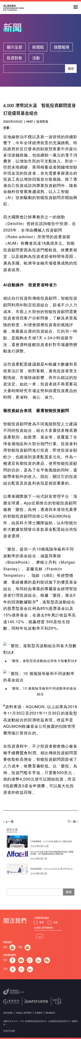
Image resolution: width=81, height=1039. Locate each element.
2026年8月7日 (38, 858)
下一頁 (72, 821)
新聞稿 (38, 47)
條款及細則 (8, 1012)
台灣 (55, 922)
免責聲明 (38, 1012)
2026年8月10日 (39, 846)
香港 (41, 922)
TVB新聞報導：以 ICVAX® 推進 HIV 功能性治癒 (51, 841)
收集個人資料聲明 (24, 1012)
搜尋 (71, 68)
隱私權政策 (50, 1012)
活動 (36, 58)
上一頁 (9, 821)
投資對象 (14, 58)
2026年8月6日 (38, 873)
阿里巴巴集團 (9, 1031)
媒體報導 (61, 47)
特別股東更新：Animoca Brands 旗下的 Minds (51, 868)
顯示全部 (14, 47)
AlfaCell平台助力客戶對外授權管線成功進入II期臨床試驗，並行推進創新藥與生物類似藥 (51, 852)
